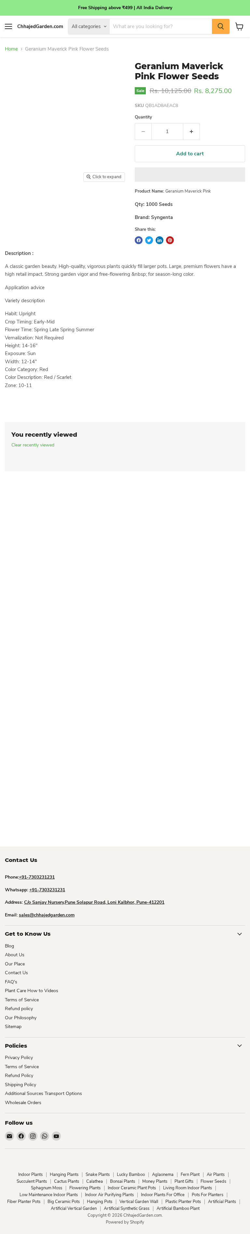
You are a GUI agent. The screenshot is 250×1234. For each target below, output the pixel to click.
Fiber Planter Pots (23, 1202)
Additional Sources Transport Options (43, 1093)
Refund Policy (19, 1075)
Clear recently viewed (32, 445)
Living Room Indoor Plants (187, 1188)
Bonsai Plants (122, 1181)
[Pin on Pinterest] (170, 240)
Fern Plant (190, 1175)
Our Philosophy (20, 1018)
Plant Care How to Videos (31, 991)
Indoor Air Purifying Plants (109, 1195)
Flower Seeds (213, 1181)
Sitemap (13, 1026)
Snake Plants (98, 1175)
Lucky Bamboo (131, 1175)
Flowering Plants (85, 1188)
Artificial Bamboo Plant (178, 1208)
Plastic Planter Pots (183, 1202)
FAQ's (11, 982)
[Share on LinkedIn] (159, 240)
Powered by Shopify (125, 1222)
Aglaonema (163, 1175)
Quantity (143, 117)
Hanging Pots (99, 1202)
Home (11, 49)
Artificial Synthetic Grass (126, 1208)
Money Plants (154, 1181)
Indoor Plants (30, 1175)
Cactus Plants (66, 1181)
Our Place (15, 964)
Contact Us (16, 973)
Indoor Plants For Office (163, 1195)
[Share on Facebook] (139, 240)
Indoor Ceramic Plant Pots (132, 1188)
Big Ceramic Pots (64, 1202)
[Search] (220, 26)
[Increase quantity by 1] (191, 131)
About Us (14, 955)
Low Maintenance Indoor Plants (49, 1195)
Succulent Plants (32, 1181)
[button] (190, 174)
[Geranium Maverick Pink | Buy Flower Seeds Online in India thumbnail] (15, 201)
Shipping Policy (20, 1085)
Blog (9, 946)
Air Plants (216, 1175)
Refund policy (19, 1009)
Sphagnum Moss (46, 1188)
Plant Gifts (183, 1181)
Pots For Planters (207, 1195)
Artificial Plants (222, 1202)
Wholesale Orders (23, 1103)
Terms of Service (22, 1000)
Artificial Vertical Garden (74, 1208)
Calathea (94, 1181)
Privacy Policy (19, 1057)
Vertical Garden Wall (138, 1202)
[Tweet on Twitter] (149, 240)
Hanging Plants (64, 1175)
